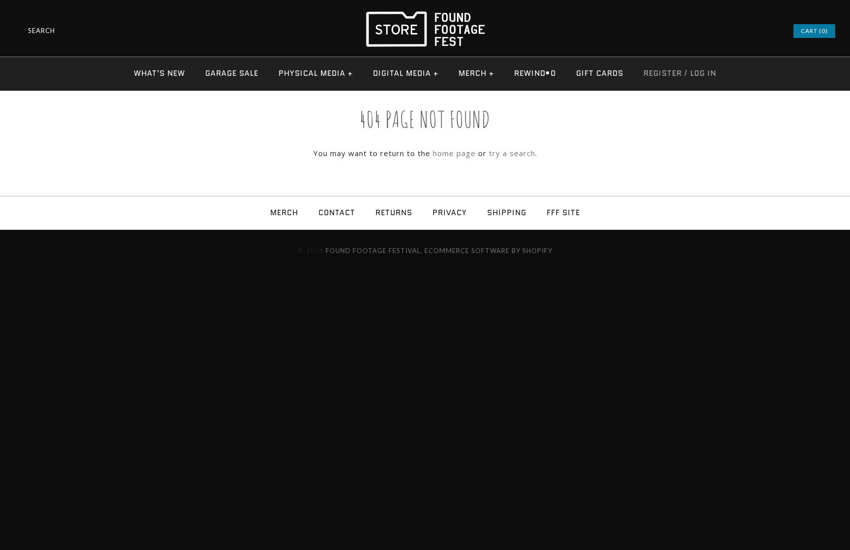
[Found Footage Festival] (425, 16)
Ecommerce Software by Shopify (488, 251)
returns (393, 212)
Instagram (745, 31)
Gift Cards (599, 73)
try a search (512, 153)
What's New (159, 73)
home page (454, 153)
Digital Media (406, 73)
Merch (476, 73)
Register (662, 73)
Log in (703, 73)
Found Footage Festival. (374, 251)
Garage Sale (231, 73)
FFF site (563, 212)
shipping (506, 212)
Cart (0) (814, 30)
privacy (449, 212)
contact (336, 212)
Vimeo (758, 31)
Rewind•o (535, 73)
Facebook (733, 31)
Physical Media (315, 73)
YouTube (771, 31)
